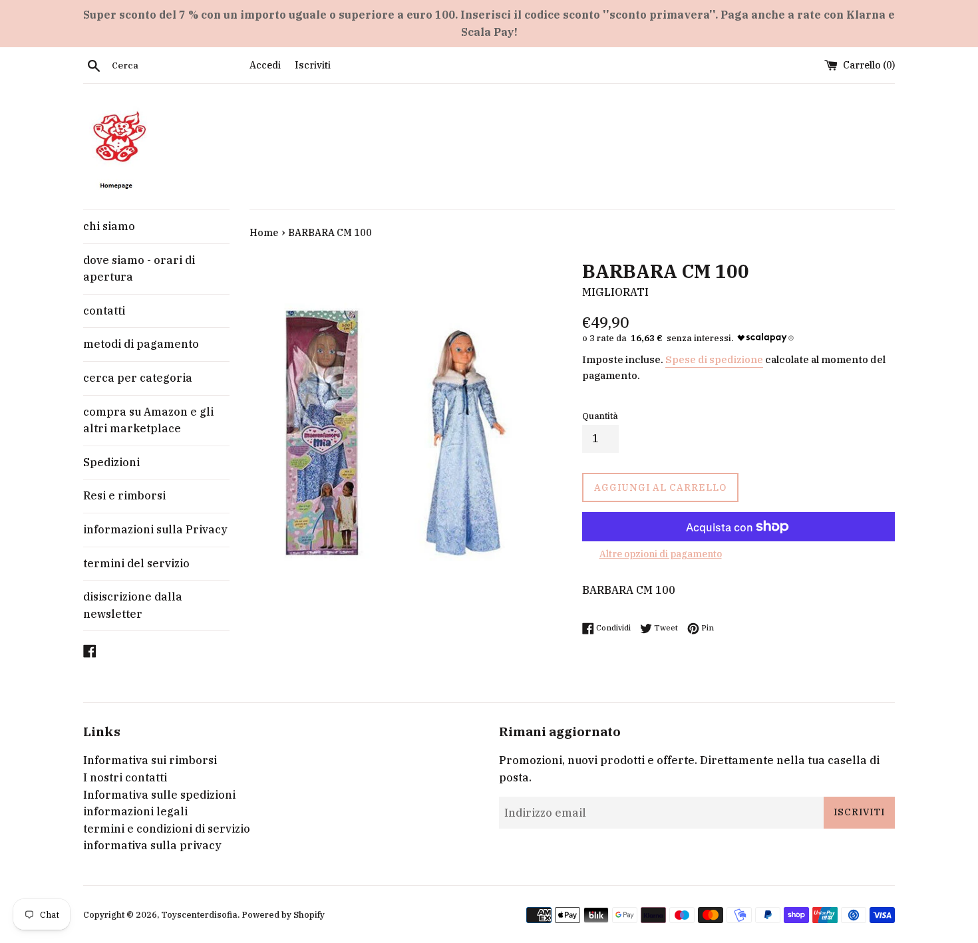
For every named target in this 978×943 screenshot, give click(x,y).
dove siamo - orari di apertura (139, 268)
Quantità (600, 416)
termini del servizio (136, 563)
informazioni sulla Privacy (155, 529)
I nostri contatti (125, 777)
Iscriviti (313, 65)
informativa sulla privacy (152, 845)
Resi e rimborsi (124, 495)
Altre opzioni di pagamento (660, 554)
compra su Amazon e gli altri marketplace (148, 420)
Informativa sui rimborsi (150, 760)
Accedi (265, 65)
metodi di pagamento (141, 343)
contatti (104, 310)
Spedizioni (111, 462)
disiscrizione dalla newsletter (132, 605)
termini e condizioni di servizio (166, 828)
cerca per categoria (137, 377)
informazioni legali (135, 811)
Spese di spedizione (714, 359)
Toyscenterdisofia (199, 914)
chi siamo (109, 226)
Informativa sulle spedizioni (159, 794)
